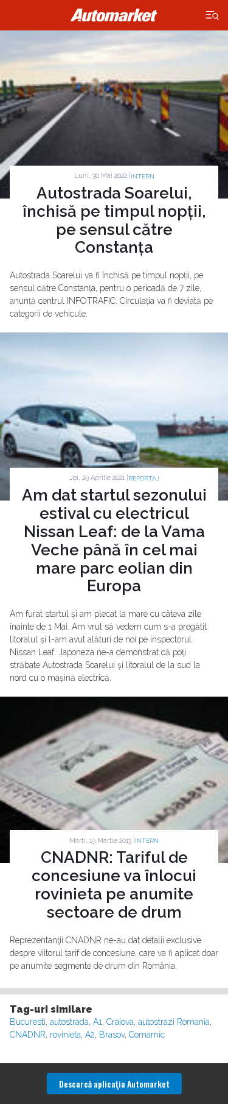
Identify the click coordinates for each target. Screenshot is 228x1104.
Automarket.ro (114, 15)
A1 (97, 1022)
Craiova (120, 1022)
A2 (90, 1034)
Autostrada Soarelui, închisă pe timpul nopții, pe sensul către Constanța (114, 220)
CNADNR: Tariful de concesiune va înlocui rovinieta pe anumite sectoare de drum (114, 884)
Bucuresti (28, 1022)
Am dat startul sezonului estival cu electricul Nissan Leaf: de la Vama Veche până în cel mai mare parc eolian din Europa (114, 540)
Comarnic (147, 1034)
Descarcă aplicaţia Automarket (114, 1083)
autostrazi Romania (174, 1022)
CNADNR (28, 1034)
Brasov (112, 1034)
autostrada (69, 1022)
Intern (142, 176)
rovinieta (65, 1034)
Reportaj (143, 478)
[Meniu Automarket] (212, 15)
